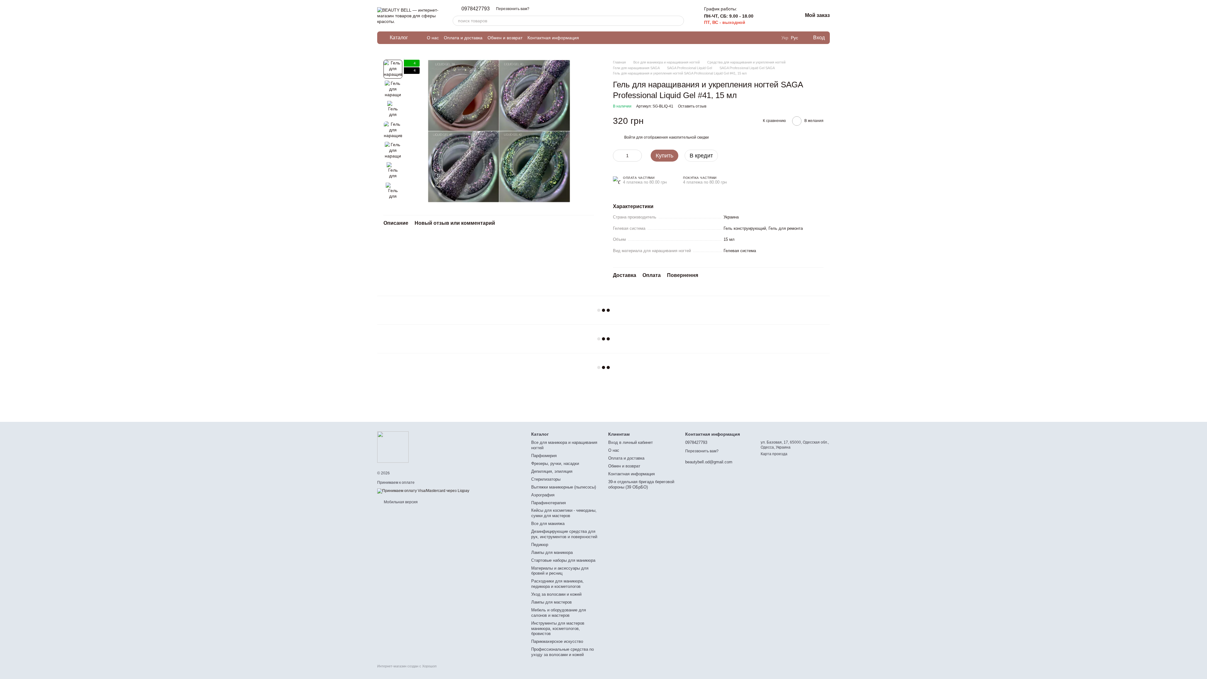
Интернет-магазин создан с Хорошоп (407, 666)
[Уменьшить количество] (617, 155)
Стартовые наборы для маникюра (563, 560)
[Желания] (781, 16)
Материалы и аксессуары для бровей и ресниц (559, 571)
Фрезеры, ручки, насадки (555, 463)
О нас (433, 37)
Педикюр (539, 544)
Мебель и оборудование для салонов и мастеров (558, 613)
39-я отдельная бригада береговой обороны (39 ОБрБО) (641, 484)
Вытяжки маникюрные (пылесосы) (563, 487)
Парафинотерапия (548, 502)
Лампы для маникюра (552, 552)
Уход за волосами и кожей (556, 594)
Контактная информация (553, 37)
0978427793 (475, 8)
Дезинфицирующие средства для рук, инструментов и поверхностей (564, 534)
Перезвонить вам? (512, 9)
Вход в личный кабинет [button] (630, 442)
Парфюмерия (544, 455)
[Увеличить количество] (637, 155)
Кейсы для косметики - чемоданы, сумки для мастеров (564, 513)
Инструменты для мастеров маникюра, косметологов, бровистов (557, 628)
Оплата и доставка (463, 37)
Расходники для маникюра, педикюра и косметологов (557, 584)
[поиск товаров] (679, 21)
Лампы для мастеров (551, 602)
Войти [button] (629, 137)
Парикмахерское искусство (557, 641)
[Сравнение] (765, 16)
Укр (784, 38)
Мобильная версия (400, 502)
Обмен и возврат (505, 37)
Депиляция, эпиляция (551, 471)
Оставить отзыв (692, 106)
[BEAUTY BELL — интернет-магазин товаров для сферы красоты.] (393, 446)
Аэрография (542, 495)
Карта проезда (774, 454)
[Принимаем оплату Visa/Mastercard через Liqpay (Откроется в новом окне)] (423, 491)
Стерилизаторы (545, 479)
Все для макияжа (548, 523)
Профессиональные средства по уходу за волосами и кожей (562, 652)
